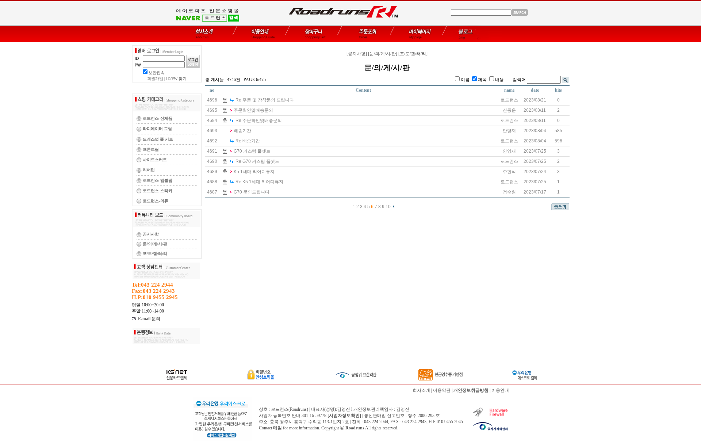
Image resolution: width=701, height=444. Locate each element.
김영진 (402, 409)
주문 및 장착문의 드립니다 (264, 100)
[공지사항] (356, 53)
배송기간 (242, 130)
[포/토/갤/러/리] (413, 53)
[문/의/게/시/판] (382, 53)
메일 (277, 427)
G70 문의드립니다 (251, 192)
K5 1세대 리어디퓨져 (254, 171)
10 (388, 206)
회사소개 (421, 390)
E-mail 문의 (148, 318)
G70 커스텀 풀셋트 (252, 151)
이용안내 (500, 390)
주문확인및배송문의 (253, 110)
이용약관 (442, 390)
